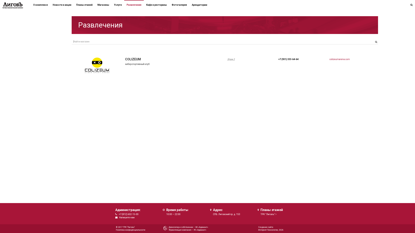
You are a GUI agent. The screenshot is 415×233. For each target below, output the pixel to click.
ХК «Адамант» (201, 227)
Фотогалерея (179, 5)
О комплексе (40, 5)
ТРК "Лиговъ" (268, 214)
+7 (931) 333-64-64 (288, 59)
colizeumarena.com (339, 59)
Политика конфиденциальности (130, 230)
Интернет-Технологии (268, 230)
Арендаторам (199, 5)
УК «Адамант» (200, 230)
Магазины (103, 5)
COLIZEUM (133, 59)
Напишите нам (127, 217)
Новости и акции (62, 5)
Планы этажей (84, 5)
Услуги (118, 5)
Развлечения (134, 5)
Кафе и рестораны (156, 5)
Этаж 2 (231, 59)
